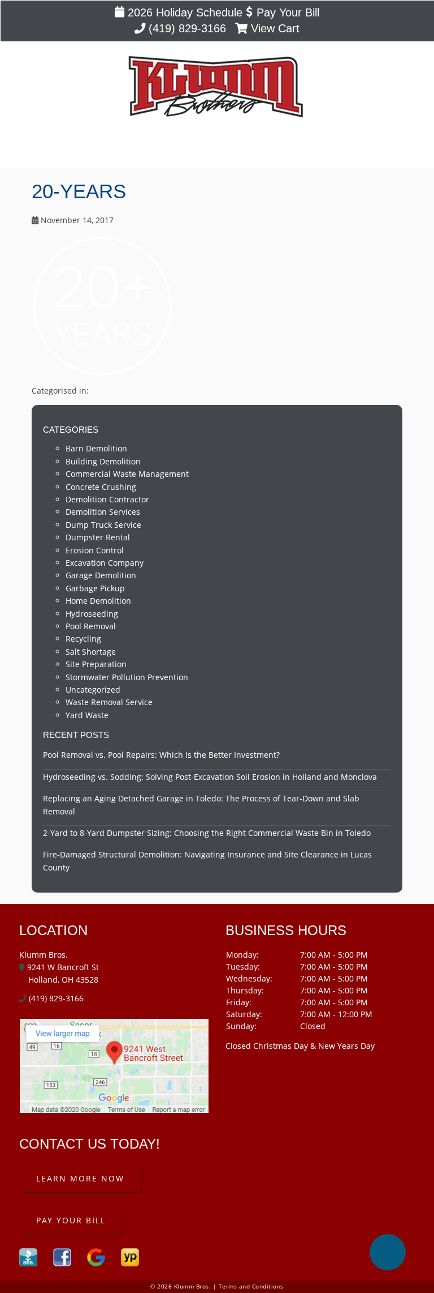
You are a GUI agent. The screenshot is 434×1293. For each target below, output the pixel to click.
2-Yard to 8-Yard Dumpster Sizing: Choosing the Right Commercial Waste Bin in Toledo (207, 832)
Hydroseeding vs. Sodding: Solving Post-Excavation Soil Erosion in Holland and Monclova (210, 776)
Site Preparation (96, 664)
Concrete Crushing (101, 486)
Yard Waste (87, 715)
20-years (79, 191)
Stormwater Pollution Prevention (127, 677)
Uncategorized (93, 689)
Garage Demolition (101, 575)
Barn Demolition (96, 448)
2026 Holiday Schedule (183, 12)
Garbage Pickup (95, 588)
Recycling (83, 638)
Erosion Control (95, 550)
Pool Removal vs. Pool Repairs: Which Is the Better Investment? (161, 754)
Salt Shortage (91, 651)
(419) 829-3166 (185, 28)
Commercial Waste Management (127, 473)
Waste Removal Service (109, 702)
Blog (217, 149)
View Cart (274, 28)
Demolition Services (103, 511)
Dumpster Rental (98, 537)
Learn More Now (80, 1178)
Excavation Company (105, 562)
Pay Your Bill (286, 12)
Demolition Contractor (107, 499)
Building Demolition (103, 461)
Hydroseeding (92, 613)
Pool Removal (91, 626)
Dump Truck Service (103, 524)
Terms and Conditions (251, 1286)
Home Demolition (98, 600)
